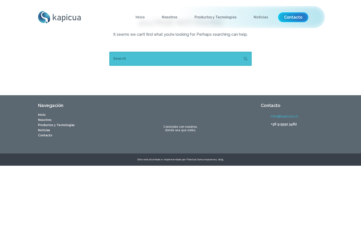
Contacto (45, 135)
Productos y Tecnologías (215, 17)
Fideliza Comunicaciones (201, 159)
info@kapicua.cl (284, 116)
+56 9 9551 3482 (284, 124)
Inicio (140, 17)
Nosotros (169, 17)
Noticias (261, 17)
